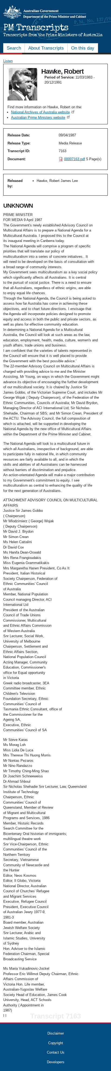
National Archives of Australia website (43, 112)
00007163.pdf (74, 159)
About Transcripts (46, 48)
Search (14, 48)
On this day (82, 48)
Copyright (55, 1043)
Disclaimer (55, 1033)
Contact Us (55, 1052)
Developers (55, 1062)
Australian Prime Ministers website (41, 117)
